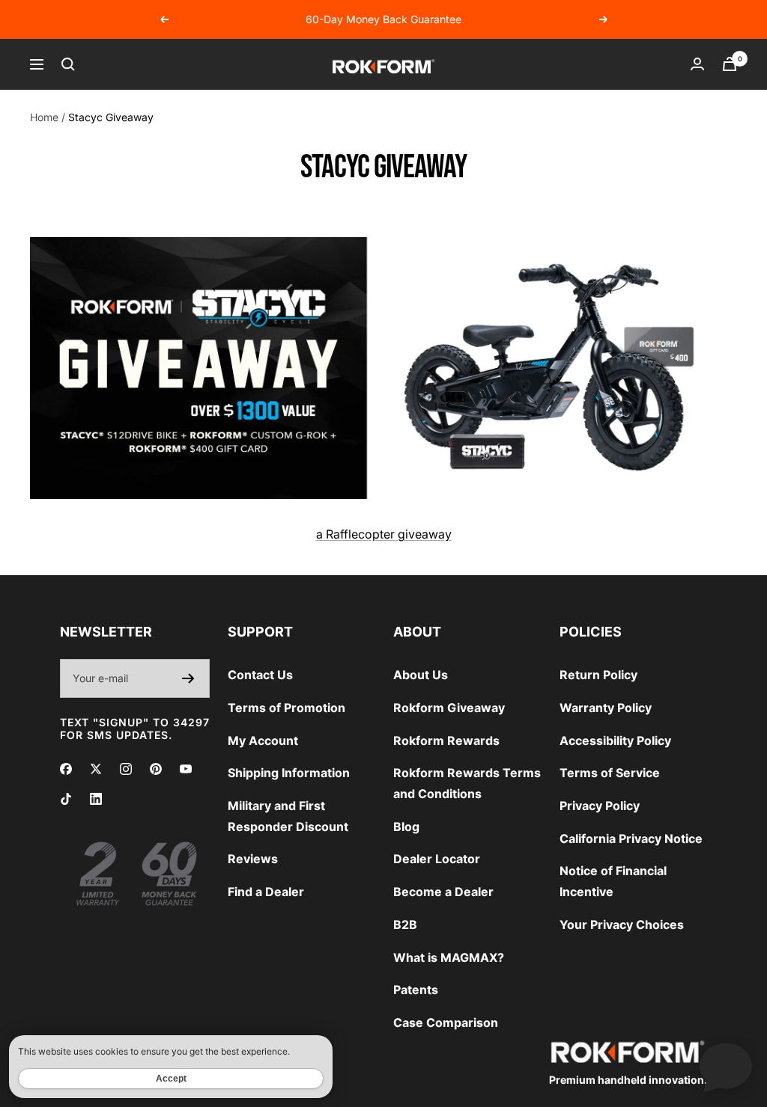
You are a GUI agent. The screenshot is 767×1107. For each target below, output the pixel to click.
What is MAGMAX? (448, 957)
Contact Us (260, 674)
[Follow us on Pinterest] (156, 769)
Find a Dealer (266, 891)
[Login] (697, 64)
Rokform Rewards (446, 740)
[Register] (188, 678)
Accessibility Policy (615, 740)
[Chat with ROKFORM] (726, 1066)
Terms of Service (610, 772)
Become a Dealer (443, 891)
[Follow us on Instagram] (126, 769)
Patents (415, 989)
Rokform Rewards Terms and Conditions (467, 783)
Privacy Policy (600, 805)
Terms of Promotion (286, 707)
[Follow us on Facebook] (66, 769)
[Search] (68, 64)
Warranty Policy (606, 707)
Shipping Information (289, 772)
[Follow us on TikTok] (66, 799)
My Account (263, 740)
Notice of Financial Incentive (613, 881)
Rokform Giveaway (449, 707)
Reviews (253, 858)
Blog (406, 826)
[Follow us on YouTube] (186, 769)
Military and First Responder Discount (288, 816)
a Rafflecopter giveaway (384, 534)
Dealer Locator (436, 858)
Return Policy (598, 674)
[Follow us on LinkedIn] (96, 799)
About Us (420, 674)
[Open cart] (729, 64)
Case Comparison (445, 1022)
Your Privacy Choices (622, 924)
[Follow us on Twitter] (96, 769)
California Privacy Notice (631, 838)
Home (44, 117)
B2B (405, 924)
